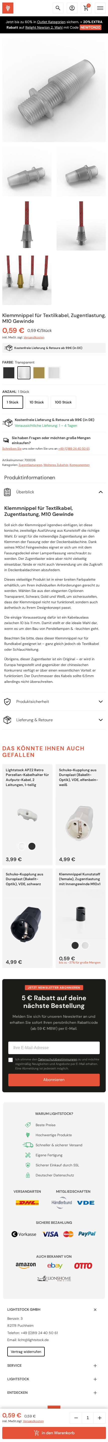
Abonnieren (54, 1079)
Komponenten (80, 465)
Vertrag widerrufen (26, 1351)
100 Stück (63, 402)
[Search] (58, 8)
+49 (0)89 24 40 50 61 (73, 449)
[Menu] (100, 8)
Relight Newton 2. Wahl (44, 27)
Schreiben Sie (12, 449)
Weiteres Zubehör (55, 465)
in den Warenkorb (58, 1432)
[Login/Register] (72, 8)
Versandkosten (34, 337)
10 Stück (37, 402)
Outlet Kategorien (51, 22)
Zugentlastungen (30, 465)
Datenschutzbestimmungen (57, 1059)
